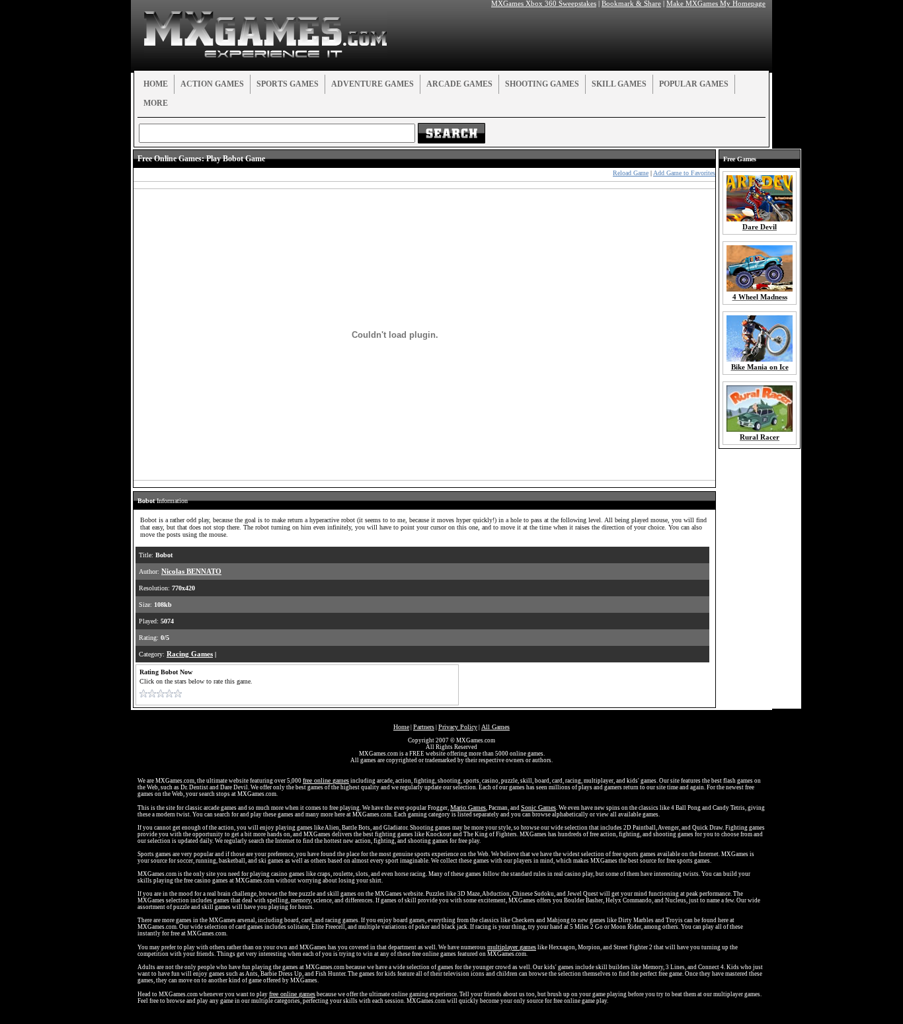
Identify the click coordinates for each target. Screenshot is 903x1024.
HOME (155, 84)
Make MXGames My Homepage (716, 3)
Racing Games (190, 654)
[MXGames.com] (265, 55)
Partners (423, 726)
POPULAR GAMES (693, 84)
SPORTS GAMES (287, 84)
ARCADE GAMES (459, 84)
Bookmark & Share (631, 3)
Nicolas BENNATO (191, 571)
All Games (495, 726)
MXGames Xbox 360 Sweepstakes (543, 3)
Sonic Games (538, 807)
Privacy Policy (457, 726)
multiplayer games (511, 947)
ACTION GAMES (212, 84)
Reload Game (630, 173)
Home (401, 726)
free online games (326, 780)
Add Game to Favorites (684, 173)
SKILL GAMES (619, 84)
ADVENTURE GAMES (372, 84)
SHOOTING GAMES (542, 84)
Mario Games (468, 807)
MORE (155, 103)
